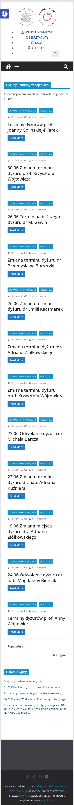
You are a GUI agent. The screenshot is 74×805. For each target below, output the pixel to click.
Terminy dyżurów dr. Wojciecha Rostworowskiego (33, 693)
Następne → (61, 655)
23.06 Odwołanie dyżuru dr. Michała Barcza (36, 436)
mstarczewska (39, 117)
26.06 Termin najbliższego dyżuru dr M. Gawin (34, 219)
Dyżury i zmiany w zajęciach (22, 110)
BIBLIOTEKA (38, 48)
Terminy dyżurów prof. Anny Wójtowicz (36, 621)
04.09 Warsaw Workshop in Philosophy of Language (35, 699)
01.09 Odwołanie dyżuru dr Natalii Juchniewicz (32, 687)
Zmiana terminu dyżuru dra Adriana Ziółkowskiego (36, 349)
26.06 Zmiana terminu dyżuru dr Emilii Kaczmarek (35, 306)
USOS (38, 43)
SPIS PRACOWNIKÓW (38, 32)
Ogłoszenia (46, 110)
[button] (4, 13)
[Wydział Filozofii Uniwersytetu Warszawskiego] (8, 66)
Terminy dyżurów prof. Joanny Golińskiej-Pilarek (33, 127)
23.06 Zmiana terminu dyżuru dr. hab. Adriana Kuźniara (32, 482)
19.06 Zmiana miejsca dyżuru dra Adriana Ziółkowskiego (30, 531)
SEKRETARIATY (38, 38)
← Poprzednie (13, 646)
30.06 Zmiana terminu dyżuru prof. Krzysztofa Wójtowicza (31, 173)
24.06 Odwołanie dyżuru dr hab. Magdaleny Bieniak (35, 577)
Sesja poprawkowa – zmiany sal (23, 681)
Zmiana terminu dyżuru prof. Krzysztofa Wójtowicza (36, 393)
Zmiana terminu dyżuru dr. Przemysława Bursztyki (35, 262)
